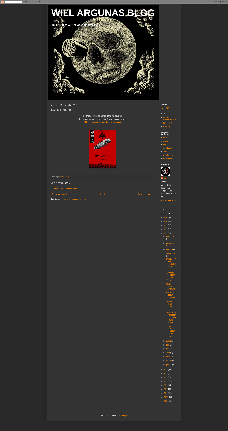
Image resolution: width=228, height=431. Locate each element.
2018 (166, 229)
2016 (166, 369)
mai (168, 349)
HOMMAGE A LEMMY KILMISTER (171, 295)
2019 (166, 225)
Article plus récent (59, 194)
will (164, 178)
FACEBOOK (165, 108)
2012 (166, 385)
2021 (166, 217)
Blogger (124, 415)
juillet (168, 341)
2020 (166, 221)
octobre (169, 249)
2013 (166, 381)
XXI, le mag (167, 158)
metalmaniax (168, 148)
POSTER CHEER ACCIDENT (170, 286)
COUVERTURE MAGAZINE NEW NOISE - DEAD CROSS (171, 318)
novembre (170, 243)
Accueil (102, 194)
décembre (170, 237)
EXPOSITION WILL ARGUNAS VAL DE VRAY (170, 331)
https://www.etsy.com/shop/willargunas (102, 122)
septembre (170, 253)
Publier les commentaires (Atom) (76, 199)
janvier (169, 364)
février (169, 361)
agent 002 (167, 141)
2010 (166, 393)
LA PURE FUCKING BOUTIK (169, 118)
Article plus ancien (145, 194)
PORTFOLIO (167, 123)
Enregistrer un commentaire (65, 188)
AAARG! (166, 138)
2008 (166, 401)
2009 (166, 397)
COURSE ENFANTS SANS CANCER (170, 305)
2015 (166, 373)
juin (168, 345)
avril (168, 353)
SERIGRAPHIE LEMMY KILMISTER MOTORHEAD (171, 264)
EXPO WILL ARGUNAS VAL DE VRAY (170, 276)
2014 (166, 377)
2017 (166, 233)
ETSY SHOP (167, 126)
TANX (165, 151)
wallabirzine (168, 155)
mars (168, 357)
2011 (166, 389)
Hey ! (165, 145)
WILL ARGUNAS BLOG (103, 12)
